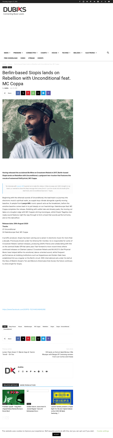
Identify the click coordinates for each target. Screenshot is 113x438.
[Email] (38, 93)
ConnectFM (31, 53)
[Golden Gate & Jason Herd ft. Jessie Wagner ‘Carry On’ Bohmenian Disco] (38, 397)
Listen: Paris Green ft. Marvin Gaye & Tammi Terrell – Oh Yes (18, 353)
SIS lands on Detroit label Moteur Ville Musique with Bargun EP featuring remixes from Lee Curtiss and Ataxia (57, 354)
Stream (31, 58)
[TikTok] (101, 1)
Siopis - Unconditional (62, 326)
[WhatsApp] (33, 93)
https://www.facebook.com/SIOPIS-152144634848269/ (23, 309)
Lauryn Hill (20, 186)
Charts (44, 53)
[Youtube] (109, 1)
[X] (105, 1)
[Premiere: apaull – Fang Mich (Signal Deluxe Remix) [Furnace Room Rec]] (13, 397)
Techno (65, 53)
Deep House (12, 326)
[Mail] (87, 1)
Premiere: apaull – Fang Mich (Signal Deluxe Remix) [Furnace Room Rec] (12, 409)
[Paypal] (90, 1)
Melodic (77, 53)
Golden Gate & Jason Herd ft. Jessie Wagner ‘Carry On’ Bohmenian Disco (36, 409)
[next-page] (7, 417)
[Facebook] (79, 1)
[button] (108, 53)
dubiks (6, 88)
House (54, 53)
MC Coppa (37, 326)
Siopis (52, 326)
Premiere (17, 53)
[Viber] (48, 93)
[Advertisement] (56, 33)
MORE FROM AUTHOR (28, 385)
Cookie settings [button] (103, 431)
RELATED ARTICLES (11, 385)
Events (40, 58)
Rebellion (45, 326)
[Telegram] (43, 93)
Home (4, 64)
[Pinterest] (28, 93)
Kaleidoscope (28, 326)
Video (23, 58)
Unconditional (7, 329)
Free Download (10, 58)
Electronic (90, 53)
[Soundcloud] (94, 1)
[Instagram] (83, 1)
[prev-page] (3, 417)
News (6, 53)
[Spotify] (98, 1)
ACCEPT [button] (56, 434)
